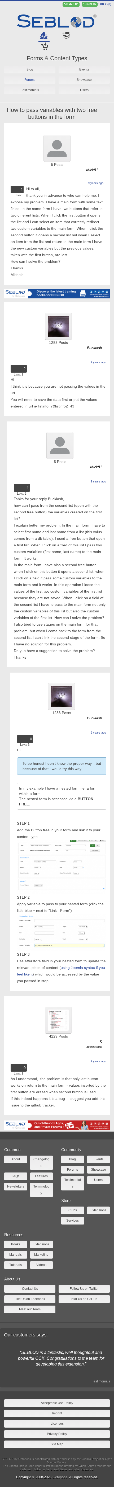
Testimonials (101, 1381)
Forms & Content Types (57, 58)
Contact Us (30, 1289)
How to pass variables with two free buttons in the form (52, 113)
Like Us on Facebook (30, 1299)
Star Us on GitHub (84, 1299)
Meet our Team (30, 1309)
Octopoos (59, 1477)
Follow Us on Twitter (84, 1289)
